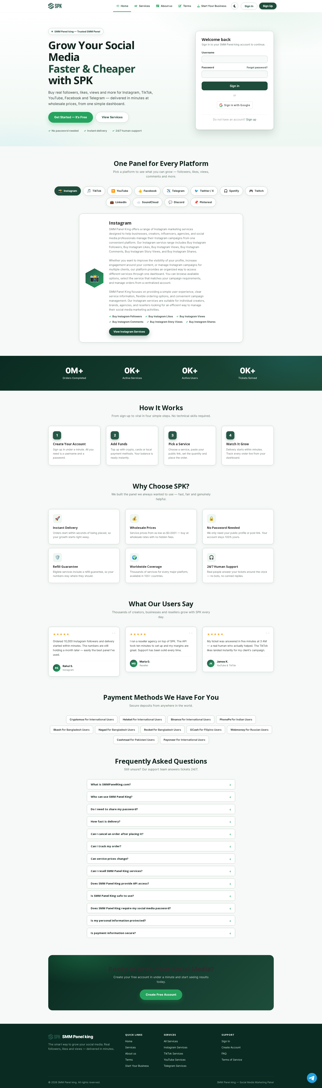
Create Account (231, 1047)
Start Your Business (213, 5)
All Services (171, 1041)
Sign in (234, 86)
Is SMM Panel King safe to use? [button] (112, 896)
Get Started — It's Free (70, 117)
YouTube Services (174, 1059)
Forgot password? (257, 67)
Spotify (231, 191)
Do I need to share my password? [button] (114, 809)
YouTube (119, 191)
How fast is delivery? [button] (105, 821)
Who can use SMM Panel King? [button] (111, 796)
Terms (187, 5)
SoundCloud (147, 202)
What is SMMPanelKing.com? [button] (111, 784)
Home (124, 5)
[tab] (161, 784)
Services (144, 5)
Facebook (147, 191)
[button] (234, 5)
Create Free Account (161, 994)
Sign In (249, 6)
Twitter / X (204, 191)
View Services (112, 117)
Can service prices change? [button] (109, 858)
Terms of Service (232, 1059)
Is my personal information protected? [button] (118, 920)
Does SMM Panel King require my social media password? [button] (131, 908)
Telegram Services (175, 1065)
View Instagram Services (129, 331)
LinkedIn (118, 202)
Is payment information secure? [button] (113, 933)
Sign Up (268, 5)
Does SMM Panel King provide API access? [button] (120, 883)
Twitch (256, 191)
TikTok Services (173, 1053)
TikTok (94, 191)
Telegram (175, 191)
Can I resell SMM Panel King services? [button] (117, 871)
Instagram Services (175, 1047)
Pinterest (203, 202)
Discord (176, 202)
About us (166, 5)
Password (208, 67)
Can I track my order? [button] (106, 846)
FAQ (224, 1053)
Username (208, 52)
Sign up (251, 119)
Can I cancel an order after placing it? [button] (117, 834)
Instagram (67, 191)
